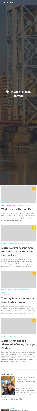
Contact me (5, 399)
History (4, 290)
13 (34, 273)
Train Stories (12, 244)
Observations (6, 205)
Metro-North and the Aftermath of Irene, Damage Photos (18, 345)
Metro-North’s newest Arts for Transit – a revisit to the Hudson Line (17, 252)
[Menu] (35, 2)
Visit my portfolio (16, 399)
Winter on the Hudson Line (17, 209)
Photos (14, 205)
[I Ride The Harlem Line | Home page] (9, 2)
